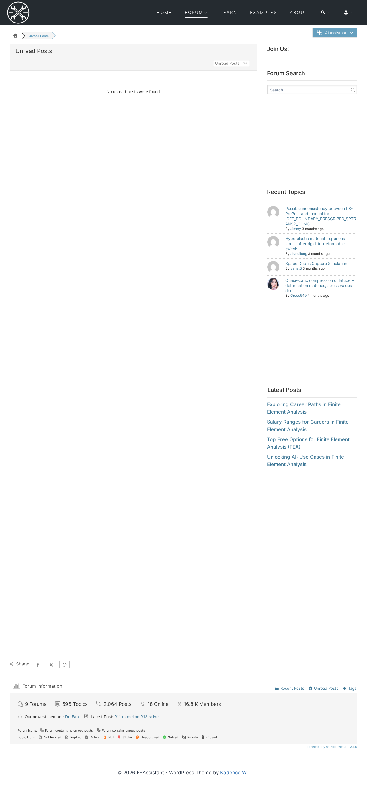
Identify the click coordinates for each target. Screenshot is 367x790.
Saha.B (296, 268)
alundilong (298, 253)
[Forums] (15, 36)
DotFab (72, 716)
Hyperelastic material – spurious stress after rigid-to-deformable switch (315, 243)
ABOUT (299, 12)
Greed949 (298, 295)
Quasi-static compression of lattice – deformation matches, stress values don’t (319, 285)
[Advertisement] (315, 142)
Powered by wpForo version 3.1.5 (332, 747)
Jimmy (295, 229)
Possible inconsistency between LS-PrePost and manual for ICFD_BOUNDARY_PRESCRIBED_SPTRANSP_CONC (320, 216)
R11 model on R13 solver (137, 716)
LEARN (228, 12)
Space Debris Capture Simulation (316, 263)
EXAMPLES (263, 12)
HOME (164, 12)
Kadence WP (235, 772)
